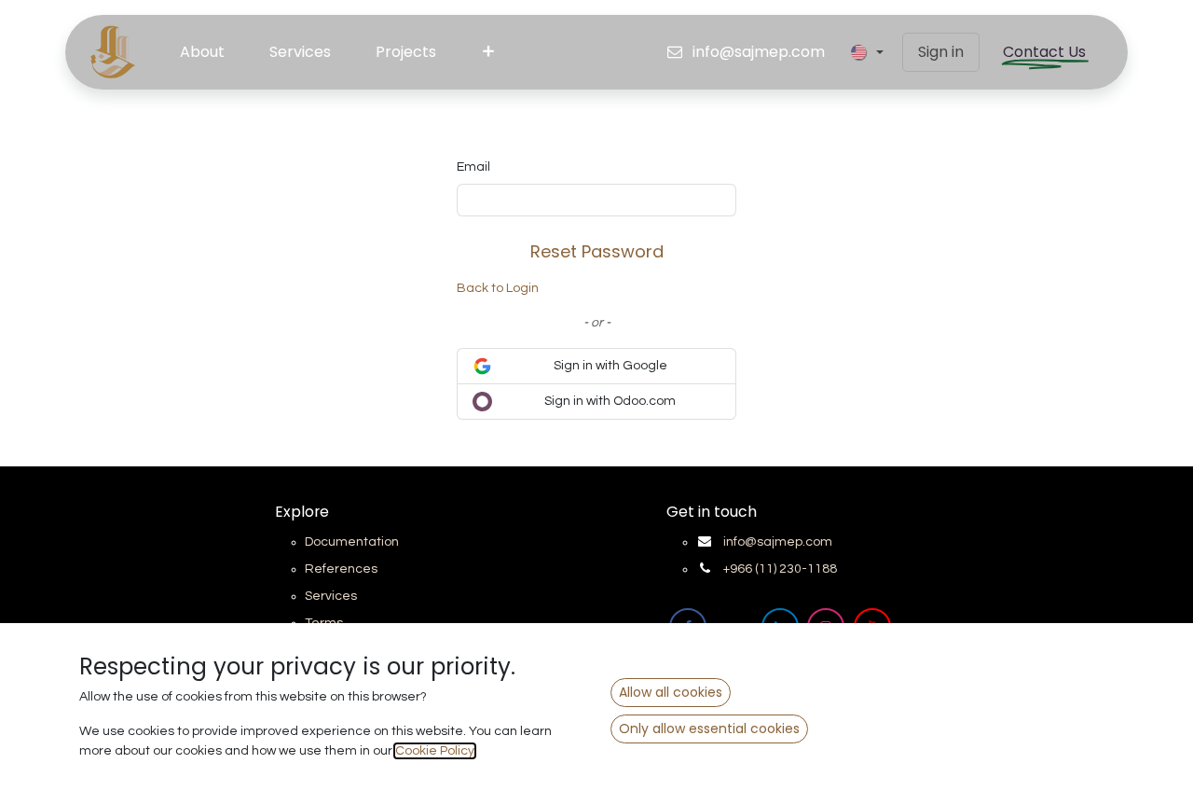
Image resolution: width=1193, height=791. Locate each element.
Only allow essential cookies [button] (709, 728)
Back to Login (498, 288)
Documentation (352, 541)
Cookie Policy (434, 750)
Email (473, 166)
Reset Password (597, 251)
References (341, 569)
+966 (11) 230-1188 (780, 569)
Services (331, 596)
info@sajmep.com (777, 541)
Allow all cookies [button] (670, 692)
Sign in (941, 51)
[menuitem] (202, 52)
